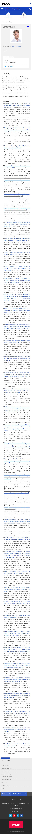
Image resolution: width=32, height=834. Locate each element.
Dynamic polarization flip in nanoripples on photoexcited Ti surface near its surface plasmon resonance (17, 105)
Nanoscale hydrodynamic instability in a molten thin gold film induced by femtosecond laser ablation (17, 358)
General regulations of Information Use (16, 831)
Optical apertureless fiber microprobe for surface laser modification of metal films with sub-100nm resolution (17, 477)
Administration (8, 18)
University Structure (7, 768)
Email (12, 57)
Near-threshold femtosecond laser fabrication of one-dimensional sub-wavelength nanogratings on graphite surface (17, 695)
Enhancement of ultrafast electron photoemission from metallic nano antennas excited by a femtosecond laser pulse (17, 390)
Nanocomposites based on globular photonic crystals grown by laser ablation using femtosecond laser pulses (17, 633)
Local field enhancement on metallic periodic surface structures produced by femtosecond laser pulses (17, 589)
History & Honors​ (6, 771)
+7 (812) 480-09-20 (16, 811)
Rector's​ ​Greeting (6, 774)
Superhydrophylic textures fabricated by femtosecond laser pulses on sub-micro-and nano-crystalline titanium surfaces (17, 280)
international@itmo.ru (16, 808)
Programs (4, 782)
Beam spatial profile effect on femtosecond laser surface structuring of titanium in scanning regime (17, 461)
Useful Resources (6, 779)
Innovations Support (7, 776)
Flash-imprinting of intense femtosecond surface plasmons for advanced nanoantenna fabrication (17, 180)
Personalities (23, 18)
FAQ (3, 788)
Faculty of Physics (16, 46)
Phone (6, 57)
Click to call (10, 66)
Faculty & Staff (5, 785)
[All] (30, 9)
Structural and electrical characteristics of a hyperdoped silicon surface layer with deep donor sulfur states (17, 310)
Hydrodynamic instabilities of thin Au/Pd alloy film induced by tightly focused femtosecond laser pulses (17, 224)
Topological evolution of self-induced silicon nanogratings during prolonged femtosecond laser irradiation (17, 729)
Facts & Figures (6, 765)
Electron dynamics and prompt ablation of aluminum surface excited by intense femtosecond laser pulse (17, 268)
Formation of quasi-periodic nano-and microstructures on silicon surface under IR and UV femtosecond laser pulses (17, 679)
